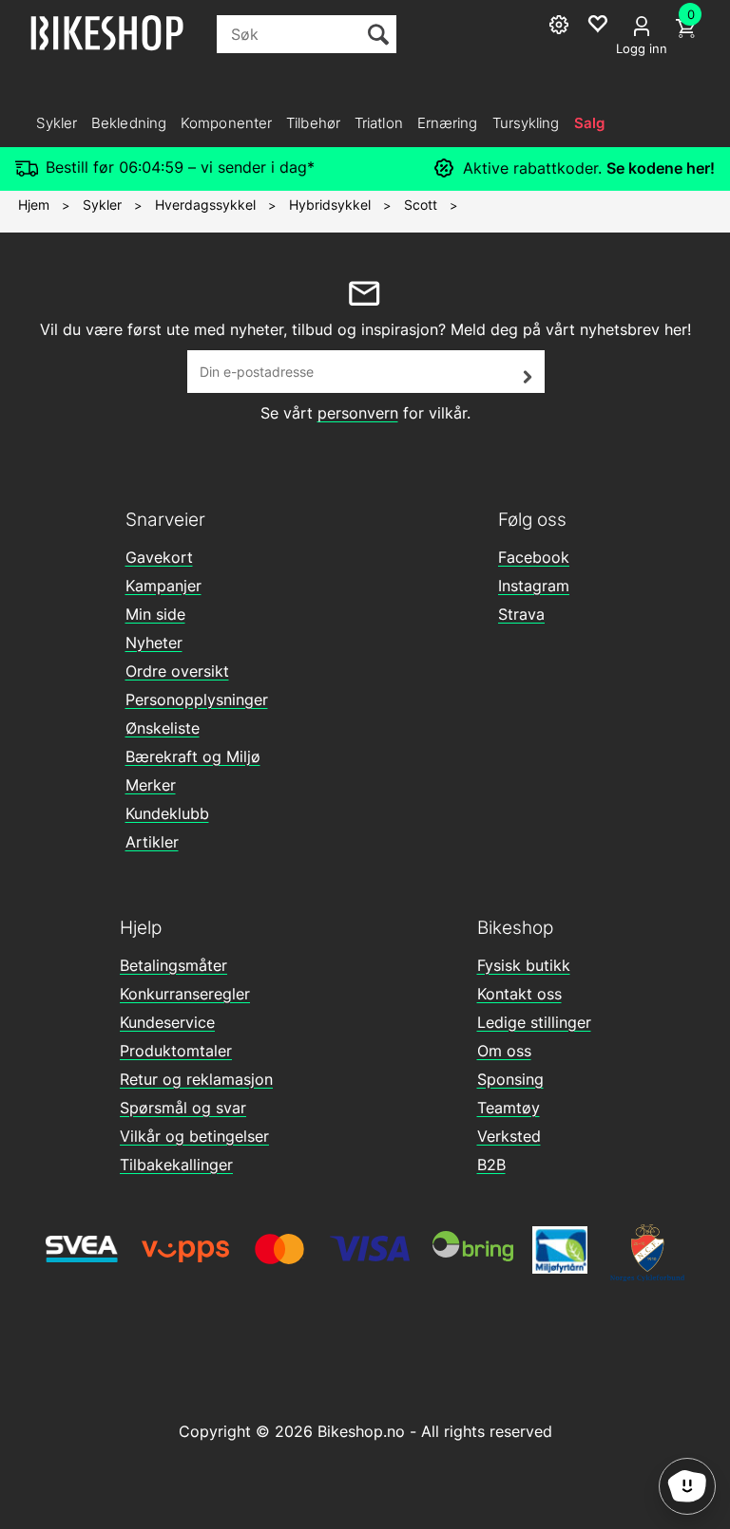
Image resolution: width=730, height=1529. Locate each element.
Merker (150, 784)
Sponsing (510, 1079)
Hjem (33, 204)
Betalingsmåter (173, 965)
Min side (155, 614)
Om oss (504, 1050)
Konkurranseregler (185, 993)
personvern (357, 412)
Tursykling (526, 123)
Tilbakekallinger (176, 1164)
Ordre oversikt (177, 671)
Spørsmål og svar (183, 1107)
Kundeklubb (167, 813)
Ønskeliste (162, 727)
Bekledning (128, 123)
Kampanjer (163, 585)
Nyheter (153, 642)
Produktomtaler (176, 1050)
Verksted (509, 1136)
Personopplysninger (196, 699)
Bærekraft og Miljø (192, 756)
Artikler (152, 841)
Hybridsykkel (330, 204)
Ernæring (447, 123)
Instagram (533, 585)
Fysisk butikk (523, 965)
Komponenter (226, 123)
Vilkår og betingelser (194, 1136)
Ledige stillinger (534, 1022)
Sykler (56, 123)
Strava (521, 614)
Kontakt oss (519, 993)
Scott (420, 204)
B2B (491, 1164)
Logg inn (641, 48)
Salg (589, 123)
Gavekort (159, 557)
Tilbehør (313, 123)
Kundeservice (167, 1022)
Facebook (533, 557)
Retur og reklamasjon (196, 1079)
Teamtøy (508, 1107)
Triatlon (379, 123)
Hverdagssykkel (205, 204)
